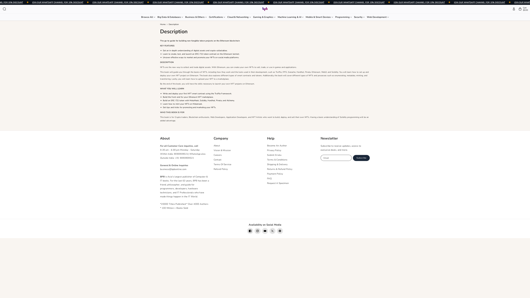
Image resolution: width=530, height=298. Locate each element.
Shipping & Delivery (277, 164)
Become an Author (277, 145)
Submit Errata (274, 155)
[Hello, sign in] (514, 9)
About (165, 138)
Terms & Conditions (277, 159)
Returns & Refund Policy (279, 169)
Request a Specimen (278, 183)
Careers (218, 155)
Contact (218, 159)
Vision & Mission (222, 150)
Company (221, 138)
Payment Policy (275, 173)
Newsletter (329, 138)
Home (162, 24)
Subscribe (361, 158)
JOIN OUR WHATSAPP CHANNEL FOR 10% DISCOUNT (57, 2)
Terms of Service (222, 164)
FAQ (269, 178)
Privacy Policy (274, 150)
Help (270, 138)
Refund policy (221, 169)
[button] (4, 9)
